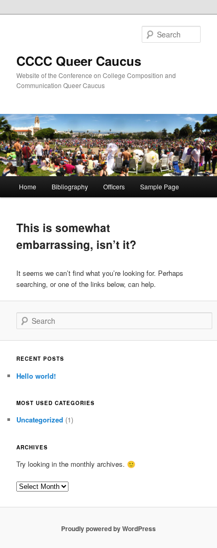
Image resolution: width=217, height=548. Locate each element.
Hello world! (36, 376)
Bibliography (70, 186)
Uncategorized (39, 420)
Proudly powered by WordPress (108, 528)
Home (27, 186)
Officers (114, 186)
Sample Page (159, 186)
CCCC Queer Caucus (78, 61)
